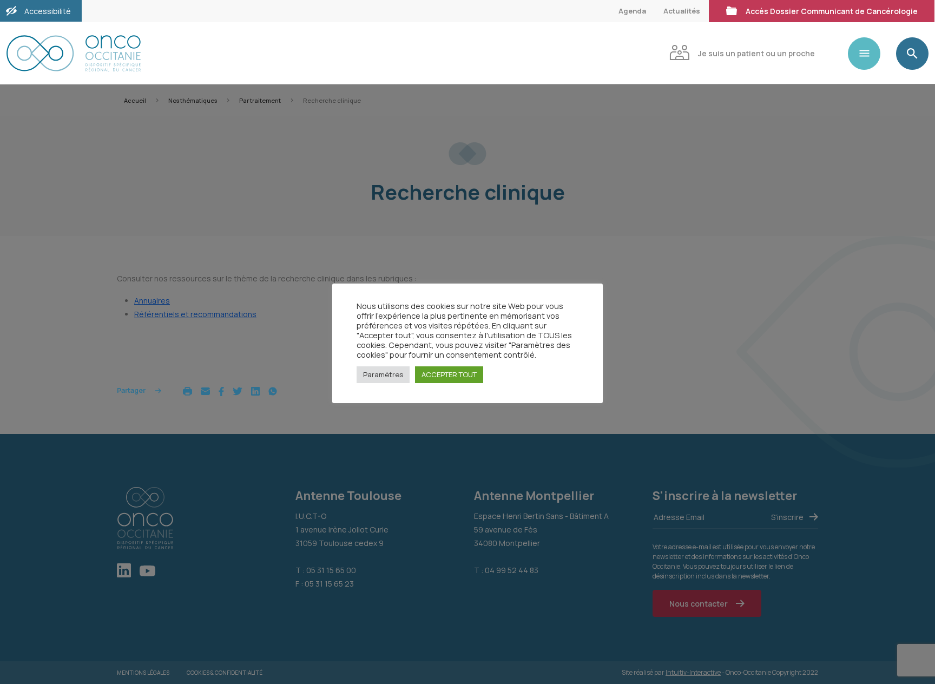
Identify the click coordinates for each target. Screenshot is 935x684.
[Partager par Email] (205, 390)
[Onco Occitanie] (73, 53)
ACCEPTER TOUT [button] (449, 374)
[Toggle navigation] (868, 54)
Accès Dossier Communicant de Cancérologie (832, 11)
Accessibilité (47, 11)
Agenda (632, 11)
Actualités (681, 11)
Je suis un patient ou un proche (756, 53)
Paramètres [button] (383, 374)
